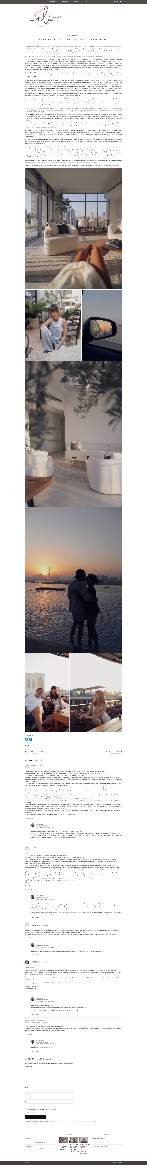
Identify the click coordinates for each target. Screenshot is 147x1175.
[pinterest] (117, 2)
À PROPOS (64, 2)
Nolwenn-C (40, 824)
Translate (45, 1149)
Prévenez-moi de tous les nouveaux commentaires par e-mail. (41, 1109)
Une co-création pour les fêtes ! (37, 752)
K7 (90, 59)
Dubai (29, 745)
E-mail (27, 1095)
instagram (78, 59)
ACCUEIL (52, 2)
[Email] (120, 2)
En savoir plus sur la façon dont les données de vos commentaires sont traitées (74, 1121)
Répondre (30, 818)
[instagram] (115, 2)
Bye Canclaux (113, 752)
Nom (27, 1087)
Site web (27, 1102)
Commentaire (29, 1066)
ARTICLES (76, 2)
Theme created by (113, 1162)
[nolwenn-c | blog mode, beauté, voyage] (73, 15)
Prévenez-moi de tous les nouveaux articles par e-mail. (40, 1113)
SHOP (88, 2)
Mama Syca (34, 961)
